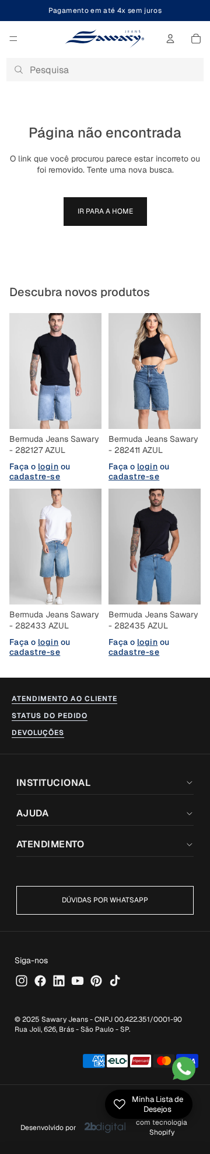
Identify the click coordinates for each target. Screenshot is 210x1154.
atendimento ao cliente (64, 698)
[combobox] (105, 69)
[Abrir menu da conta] (170, 38)
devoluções (38, 732)
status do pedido (50, 715)
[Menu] (13, 38)
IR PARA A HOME (105, 211)
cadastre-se (34, 476)
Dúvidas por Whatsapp (105, 900)
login (48, 466)
